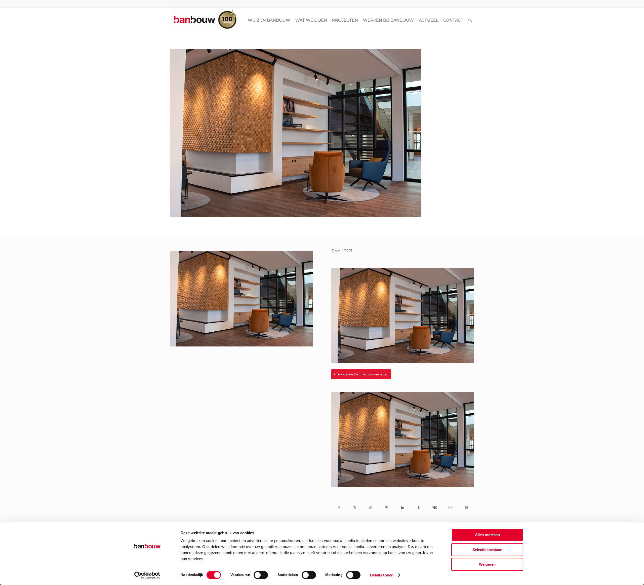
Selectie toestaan (487, 550)
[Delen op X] (355, 507)
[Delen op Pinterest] (387, 507)
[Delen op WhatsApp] (371, 507)
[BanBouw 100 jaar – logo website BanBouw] (205, 20)
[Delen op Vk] (434, 507)
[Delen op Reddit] (450, 507)
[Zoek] (470, 20)
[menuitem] (269, 20)
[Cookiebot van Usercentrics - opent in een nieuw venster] (147, 575)
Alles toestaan (487, 535)
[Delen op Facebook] (339, 507)
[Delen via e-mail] (466, 507)
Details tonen (381, 575)
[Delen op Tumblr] (418, 507)
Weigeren (487, 564)
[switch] (261, 575)
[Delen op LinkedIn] (403, 507)
